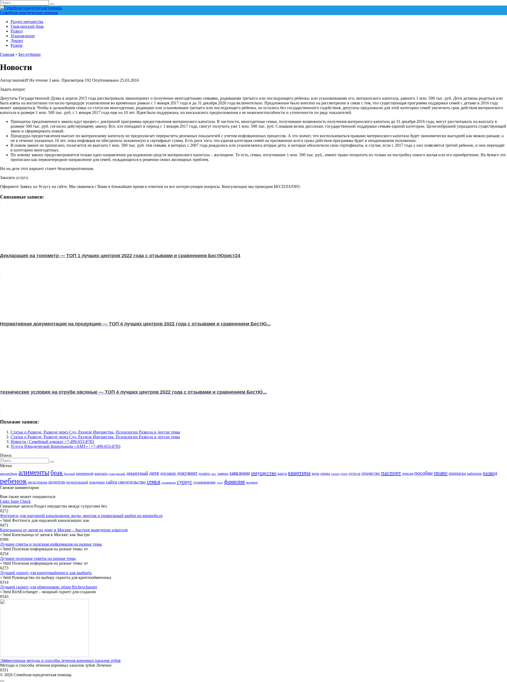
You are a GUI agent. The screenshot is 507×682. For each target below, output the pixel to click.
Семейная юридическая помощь (29, 12)
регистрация (37, 482)
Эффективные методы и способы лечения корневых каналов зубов (60, 660)
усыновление (204, 482)
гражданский (117, 473)
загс (213, 473)
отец (344, 474)
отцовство (371, 473)
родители (56, 482)
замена (222, 473)
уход (220, 482)
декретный (137, 473)
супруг (184, 482)
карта (282, 473)
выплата (101, 473)
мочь (315, 473)
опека (325, 473)
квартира (299, 472)
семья (153, 481)
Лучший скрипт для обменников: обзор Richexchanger (48, 587)
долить (204, 473)
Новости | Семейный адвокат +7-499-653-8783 (52, 441)
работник (474, 473)
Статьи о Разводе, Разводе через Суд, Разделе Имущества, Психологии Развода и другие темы (95, 432)
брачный (69, 473)
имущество (263, 473)
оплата (335, 473)
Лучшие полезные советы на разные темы (38, 558)
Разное (17, 45)
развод (490, 473)
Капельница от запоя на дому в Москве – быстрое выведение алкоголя (64, 530)
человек (251, 482)
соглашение (168, 482)
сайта (111, 482)
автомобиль (8, 474)
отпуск (354, 473)
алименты (33, 472)
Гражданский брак (27, 26)
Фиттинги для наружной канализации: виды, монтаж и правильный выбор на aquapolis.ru (81, 515)
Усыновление (23, 36)
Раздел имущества (27, 21)
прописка (457, 473)
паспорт (391, 472)
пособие (423, 473)
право (441, 473)
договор (168, 473)
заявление (239, 473)
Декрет (17, 40)
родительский (77, 482)
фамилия (234, 481)
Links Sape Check (15, 501)
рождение (97, 482)
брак (56, 472)
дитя (154, 473)
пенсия (407, 473)
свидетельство (132, 482)
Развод (17, 31)
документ (187, 473)
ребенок (13, 481)
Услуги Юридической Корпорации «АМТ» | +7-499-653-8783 (65, 446)
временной (84, 473)
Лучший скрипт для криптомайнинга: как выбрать (46, 572)
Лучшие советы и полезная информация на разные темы (51, 544)
